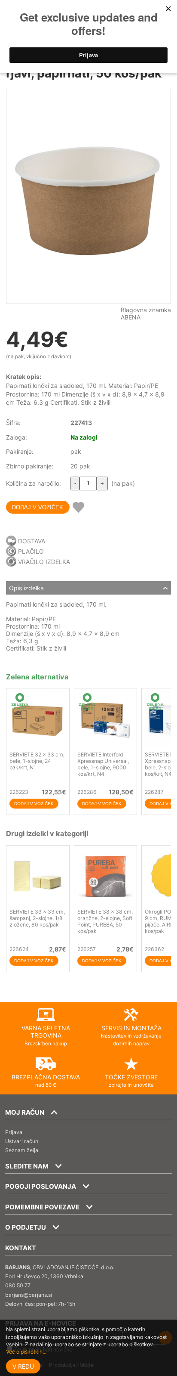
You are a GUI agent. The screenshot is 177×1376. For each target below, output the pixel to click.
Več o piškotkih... (26, 1351)
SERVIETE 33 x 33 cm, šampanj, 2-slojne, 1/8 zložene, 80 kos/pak (37, 918)
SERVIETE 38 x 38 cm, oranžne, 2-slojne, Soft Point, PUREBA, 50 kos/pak (105, 921)
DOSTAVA (31, 541)
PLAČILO (31, 551)
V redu (23, 1366)
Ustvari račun (21, 1141)
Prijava (13, 1132)
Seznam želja (21, 1150)
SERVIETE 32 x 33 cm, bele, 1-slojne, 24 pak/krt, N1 (36, 761)
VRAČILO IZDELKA (44, 561)
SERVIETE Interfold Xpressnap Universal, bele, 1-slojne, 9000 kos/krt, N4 (103, 764)
